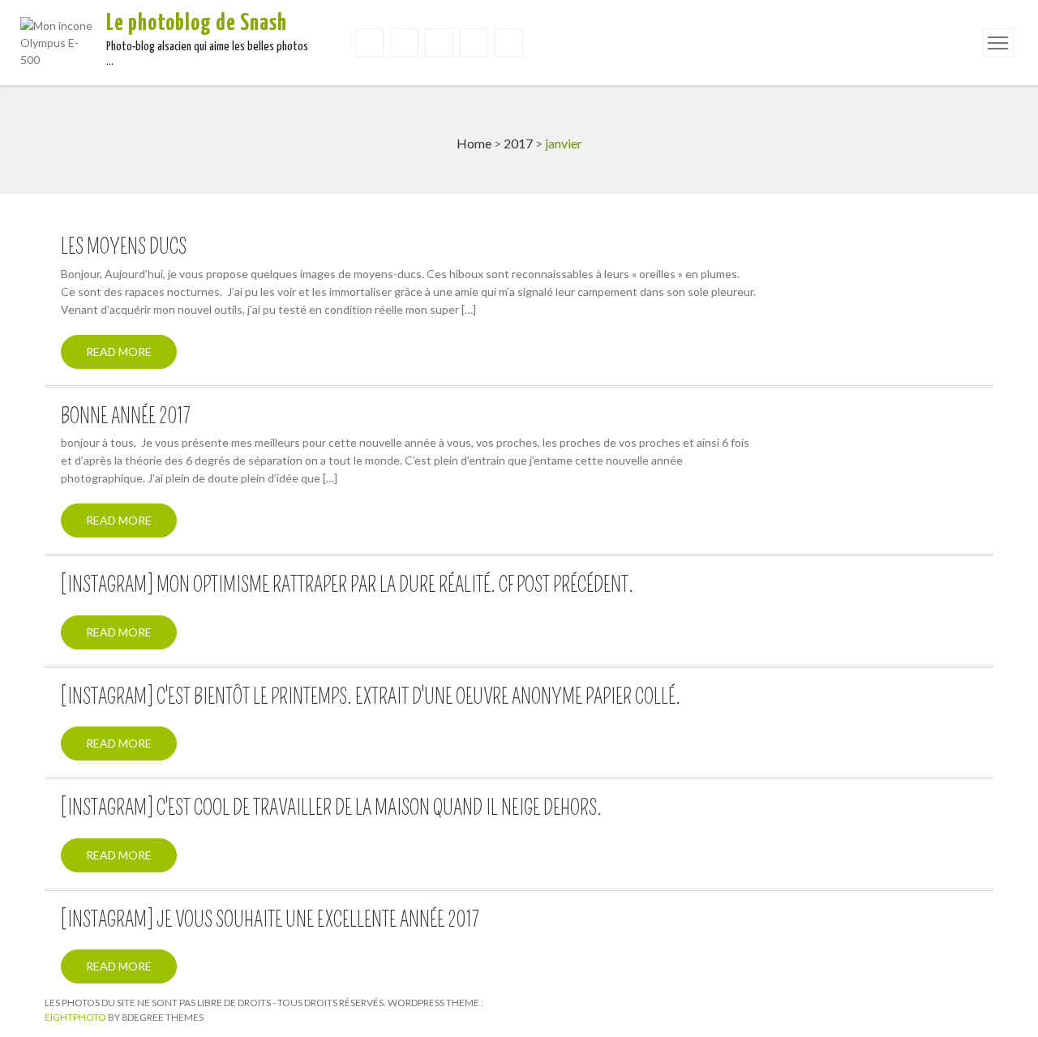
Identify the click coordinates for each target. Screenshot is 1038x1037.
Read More (119, 351)
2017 (518, 143)
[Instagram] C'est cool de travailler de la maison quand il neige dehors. (331, 808)
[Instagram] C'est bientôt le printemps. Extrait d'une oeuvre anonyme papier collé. (370, 697)
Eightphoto (76, 1017)
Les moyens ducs (124, 247)
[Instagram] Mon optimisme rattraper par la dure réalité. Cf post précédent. (347, 585)
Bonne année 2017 (126, 417)
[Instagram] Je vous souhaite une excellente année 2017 (270, 920)
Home (474, 143)
